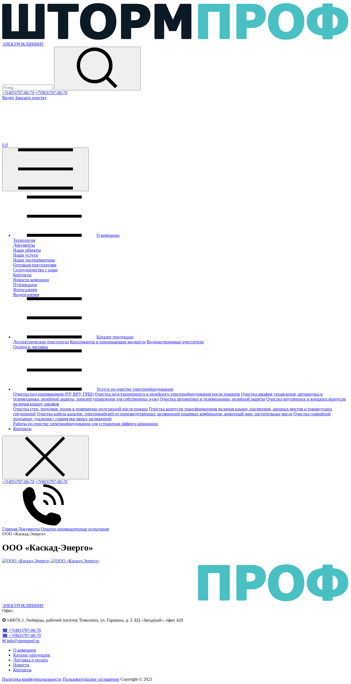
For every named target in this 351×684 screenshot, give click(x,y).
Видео (8, 97)
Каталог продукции (115, 337)
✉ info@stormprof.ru (20, 640)
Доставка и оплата (30, 660)
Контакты (22, 275)
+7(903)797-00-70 (51, 92)
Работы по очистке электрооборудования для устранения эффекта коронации (85, 423)
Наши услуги (25, 255)
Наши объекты (27, 250)
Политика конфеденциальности (32, 679)
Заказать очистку (31, 97)
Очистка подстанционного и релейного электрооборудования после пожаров (167, 394)
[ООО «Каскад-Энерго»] (26, 560)
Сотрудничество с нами (35, 270)
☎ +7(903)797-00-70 (21, 635)
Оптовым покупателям (34, 265)
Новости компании (31, 279)
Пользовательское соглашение (91, 679)
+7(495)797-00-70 (18, 92)
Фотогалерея (25, 289)
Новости (21, 665)
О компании (108, 235)
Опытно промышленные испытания (75, 529)
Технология (24, 240)
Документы (24, 245)
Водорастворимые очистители (175, 342)
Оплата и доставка (30, 346)
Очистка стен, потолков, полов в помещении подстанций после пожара (80, 409)
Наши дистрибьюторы (34, 260)
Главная (10, 529)
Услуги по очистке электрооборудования (135, 389)
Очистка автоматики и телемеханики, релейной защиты (212, 399)
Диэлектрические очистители (41, 342)
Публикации (25, 284)
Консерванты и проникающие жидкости (108, 342)
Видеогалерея (26, 294)
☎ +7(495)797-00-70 (21, 630)
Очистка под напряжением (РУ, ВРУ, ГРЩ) (53, 394)
